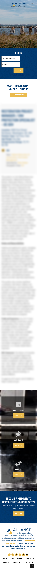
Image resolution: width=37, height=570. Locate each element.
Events (6, 563)
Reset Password (19, 75)
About (12, 559)
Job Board (30, 559)
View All (18, 416)
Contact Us (29, 563)
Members (16, 563)
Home (5, 559)
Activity (20, 559)
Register (18, 514)
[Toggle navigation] (32, 4)
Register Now (18, 95)
